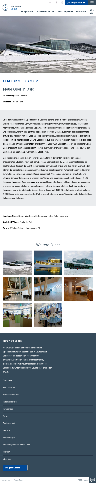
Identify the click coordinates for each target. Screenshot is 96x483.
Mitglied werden (78, 2)
